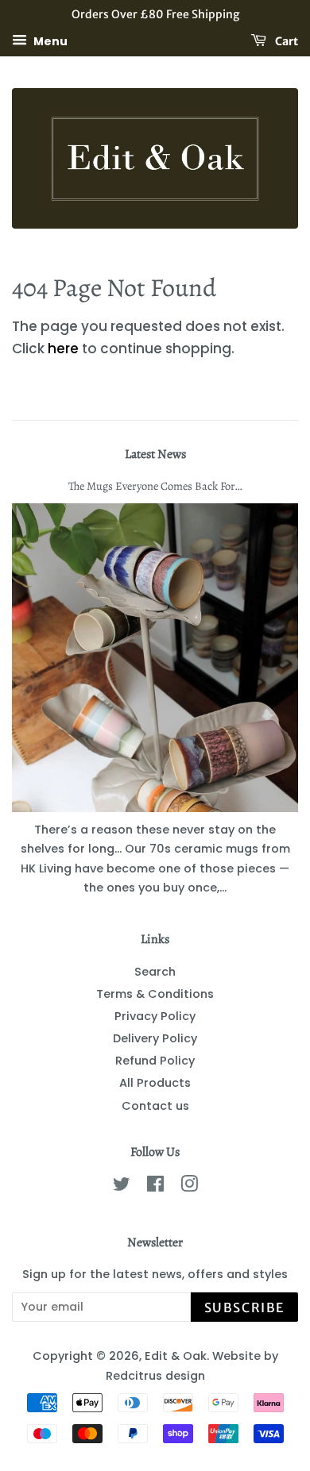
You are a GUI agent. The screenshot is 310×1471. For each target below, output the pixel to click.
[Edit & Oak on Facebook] (155, 1187)
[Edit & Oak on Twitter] (121, 1187)
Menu (49, 40)
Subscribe (244, 1307)
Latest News (155, 454)
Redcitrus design (155, 1376)
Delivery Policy (155, 1038)
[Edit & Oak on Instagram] (189, 1187)
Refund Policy (155, 1061)
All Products (155, 1083)
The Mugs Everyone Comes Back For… (155, 486)
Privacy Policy (155, 1016)
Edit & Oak (176, 1356)
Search (155, 972)
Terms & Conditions (155, 994)
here (63, 348)
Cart (285, 40)
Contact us (155, 1106)
